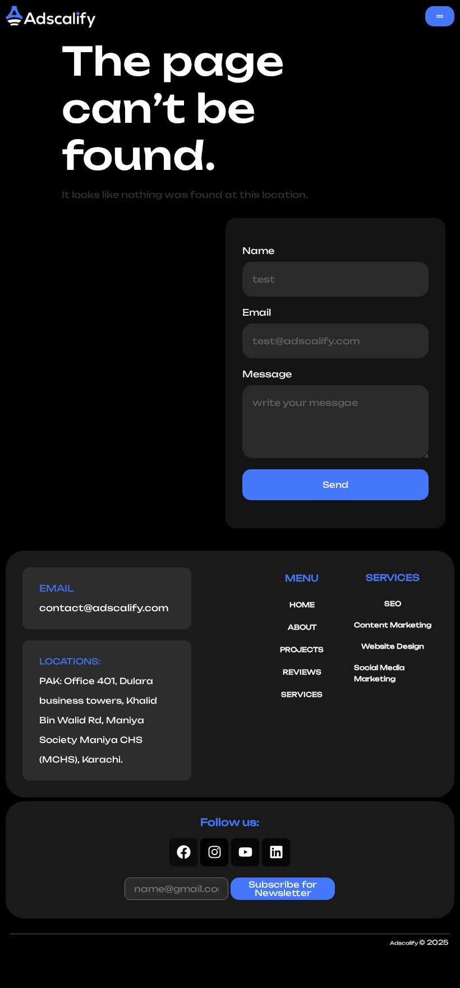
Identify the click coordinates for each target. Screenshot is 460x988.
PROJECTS (302, 649)
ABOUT (302, 627)
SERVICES (302, 694)
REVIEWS (302, 672)
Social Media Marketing (379, 673)
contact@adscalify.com (103, 607)
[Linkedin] (276, 852)
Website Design (392, 646)
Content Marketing (392, 625)
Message (267, 375)
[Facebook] (183, 852)
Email (256, 313)
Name (258, 251)
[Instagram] (214, 852)
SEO (392, 603)
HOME (302, 605)
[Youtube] (245, 852)
